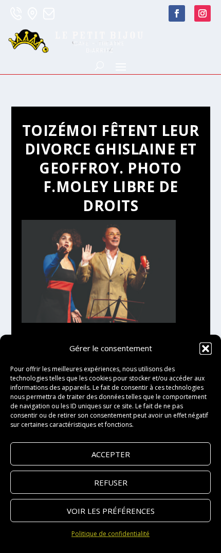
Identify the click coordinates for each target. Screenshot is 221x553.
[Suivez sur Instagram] (202, 13)
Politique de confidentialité (110, 533)
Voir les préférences (111, 511)
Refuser (110, 482)
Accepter (110, 454)
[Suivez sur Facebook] (177, 13)
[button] (205, 348)
